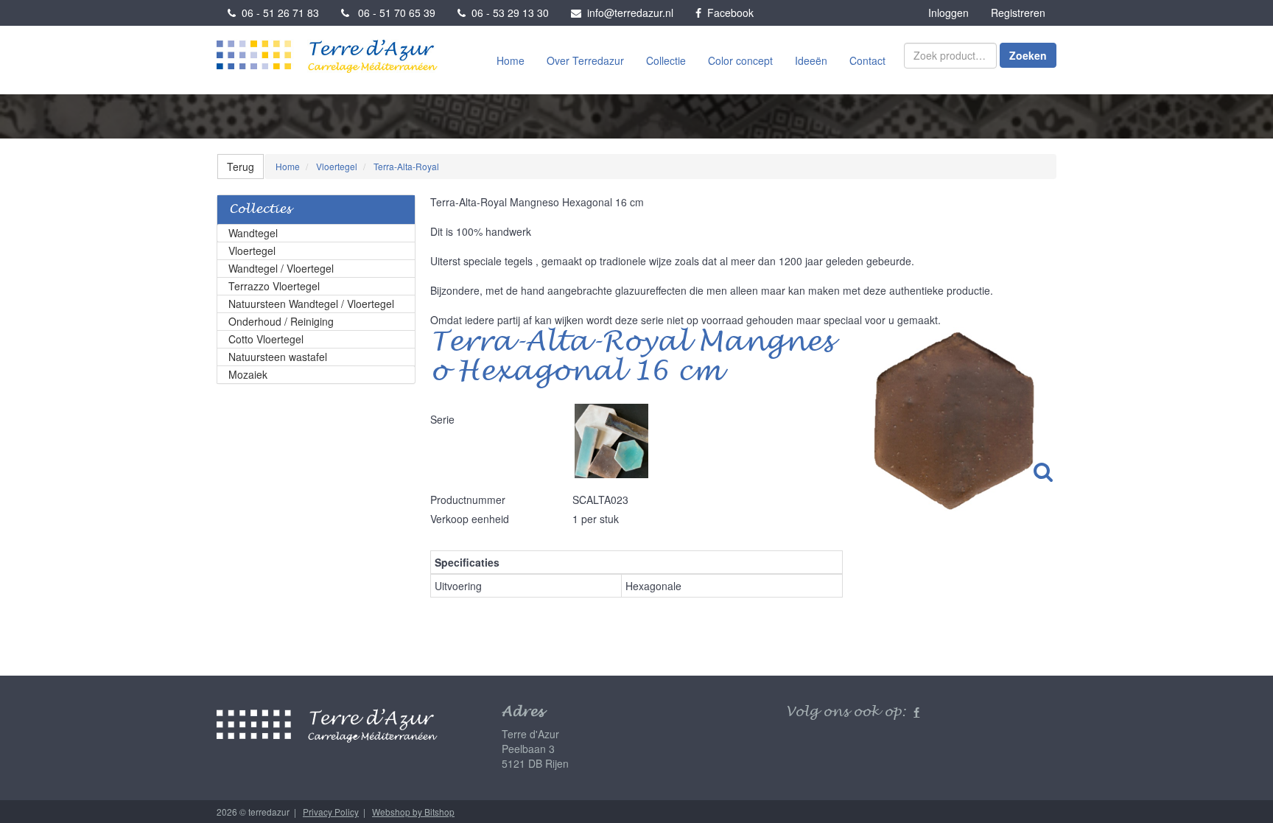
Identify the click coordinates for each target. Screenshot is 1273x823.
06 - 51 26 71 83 (277, 12)
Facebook (727, 12)
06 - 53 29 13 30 (507, 12)
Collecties (260, 209)
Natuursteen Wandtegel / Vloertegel (311, 303)
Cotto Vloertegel (266, 339)
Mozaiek (247, 374)
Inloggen (948, 12)
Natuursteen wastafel (277, 356)
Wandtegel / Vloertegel (281, 268)
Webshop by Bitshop (413, 811)
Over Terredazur (585, 60)
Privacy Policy (331, 811)
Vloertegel (252, 250)
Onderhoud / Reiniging (281, 321)
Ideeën (811, 60)
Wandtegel (253, 232)
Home (511, 60)
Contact (867, 60)
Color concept (740, 60)
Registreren (1018, 12)
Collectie (666, 60)
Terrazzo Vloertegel (274, 286)
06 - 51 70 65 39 (392, 12)
